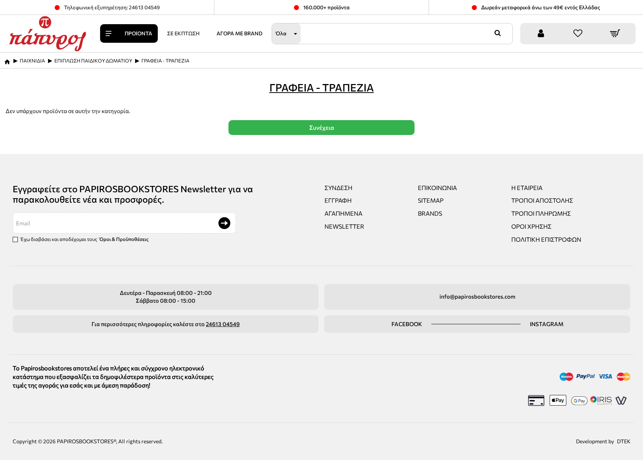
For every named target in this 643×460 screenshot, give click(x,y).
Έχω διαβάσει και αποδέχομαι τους (84, 239)
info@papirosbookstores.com (477, 296)
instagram (546, 324)
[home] (7, 59)
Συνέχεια (321, 127)
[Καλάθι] (615, 33)
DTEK (623, 441)
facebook (406, 324)
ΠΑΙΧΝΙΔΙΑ (32, 61)
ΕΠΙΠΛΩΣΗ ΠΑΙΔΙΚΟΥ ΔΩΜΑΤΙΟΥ (93, 61)
